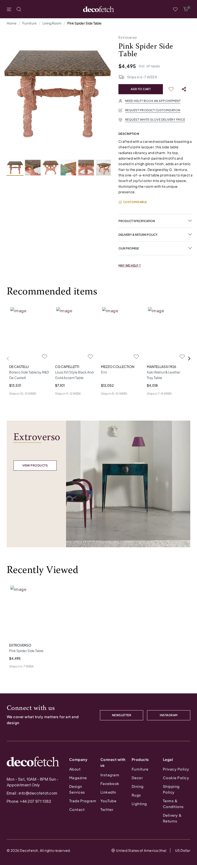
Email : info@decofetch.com (32, 793)
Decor (137, 777)
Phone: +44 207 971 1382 (29, 801)
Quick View (17, 401)
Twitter (106, 809)
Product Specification (136, 221)
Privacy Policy (176, 769)
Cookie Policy (176, 777)
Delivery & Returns (172, 818)
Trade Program (82, 800)
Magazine (78, 777)
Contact (77, 809)
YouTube (108, 800)
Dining (138, 786)
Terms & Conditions (173, 803)
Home (12, 23)
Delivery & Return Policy (138, 234)
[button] (185, 9)
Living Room (52, 23)
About (74, 769)
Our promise (128, 248)
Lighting (139, 803)
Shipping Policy (171, 789)
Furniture (29, 23)
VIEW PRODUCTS (35, 465)
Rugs (136, 795)
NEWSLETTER (121, 715)
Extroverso (127, 37)
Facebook (109, 783)
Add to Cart (141, 89)
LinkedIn (108, 792)
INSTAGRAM (168, 715)
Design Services (77, 789)
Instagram (109, 774)
